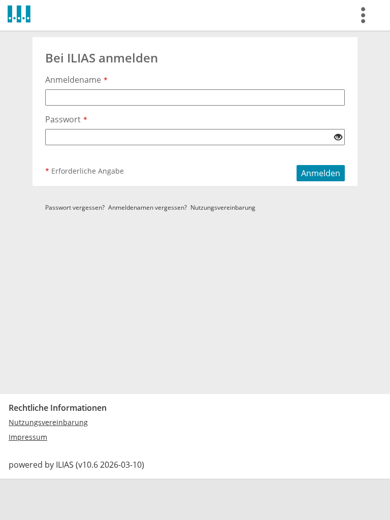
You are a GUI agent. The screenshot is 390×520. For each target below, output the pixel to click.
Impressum (28, 437)
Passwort (66, 119)
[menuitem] (365, 15)
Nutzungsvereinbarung (222, 207)
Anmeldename (76, 79)
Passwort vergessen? (75, 207)
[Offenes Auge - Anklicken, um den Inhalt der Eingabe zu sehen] (338, 137)
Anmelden (320, 173)
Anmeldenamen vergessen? (147, 207)
